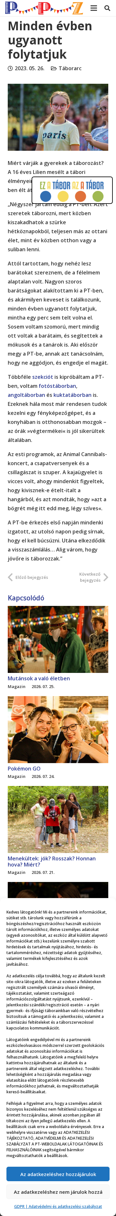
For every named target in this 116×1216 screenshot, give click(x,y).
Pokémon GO (24, 768)
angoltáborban (26, 394)
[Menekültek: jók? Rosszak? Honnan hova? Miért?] (58, 790)
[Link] (44, 8)
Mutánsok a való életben (39, 678)
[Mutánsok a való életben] (58, 610)
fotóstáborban (57, 385)
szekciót (42, 376)
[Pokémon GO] (58, 700)
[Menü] (93, 8)
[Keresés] (107, 8)
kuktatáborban (72, 394)
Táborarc (70, 68)
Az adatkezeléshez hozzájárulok (58, 1174)
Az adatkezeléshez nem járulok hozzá (58, 1192)
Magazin (16, 686)
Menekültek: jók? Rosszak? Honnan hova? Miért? (52, 861)
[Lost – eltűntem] (58, 886)
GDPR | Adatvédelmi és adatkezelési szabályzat (58, 1206)
